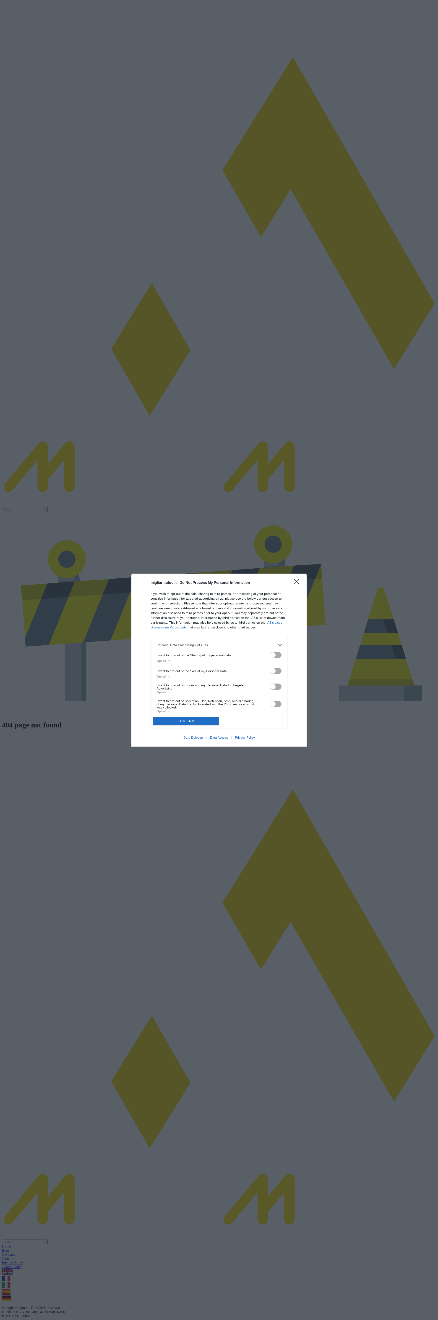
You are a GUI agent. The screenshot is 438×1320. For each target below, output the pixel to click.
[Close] (298, 583)
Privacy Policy (245, 737)
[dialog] (219, 660)
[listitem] (219, 645)
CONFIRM (186, 721)
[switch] (276, 655)
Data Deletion (193, 737)
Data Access (219, 737)
